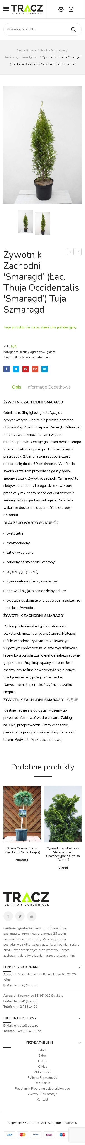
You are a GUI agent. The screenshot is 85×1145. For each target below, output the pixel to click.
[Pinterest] (25, 369)
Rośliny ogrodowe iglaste (21, 57)
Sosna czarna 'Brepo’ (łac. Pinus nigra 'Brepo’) (22, 850)
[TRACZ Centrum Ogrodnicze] (27, 9)
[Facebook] (6, 369)
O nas (42, 1066)
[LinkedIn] (44, 369)
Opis (16, 387)
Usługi (42, 1061)
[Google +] (35, 369)
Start (42, 1050)
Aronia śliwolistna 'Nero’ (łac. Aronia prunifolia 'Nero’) (70, 252)
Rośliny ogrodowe (52, 50)
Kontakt (42, 1099)
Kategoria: (10, 352)
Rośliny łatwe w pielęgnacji (30, 357)
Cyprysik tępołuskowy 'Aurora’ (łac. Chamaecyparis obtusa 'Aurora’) (63, 854)
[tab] (17, 387)
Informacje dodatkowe (49, 387)
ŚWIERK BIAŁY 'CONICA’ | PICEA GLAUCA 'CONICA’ (78, 252)
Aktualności (42, 1072)
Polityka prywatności (43, 1077)
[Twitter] (16, 369)
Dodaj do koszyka (6, 840)
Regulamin (42, 1083)
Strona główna (26, 50)
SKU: (6, 346)
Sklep (43, 1056)
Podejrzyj (13, 840)
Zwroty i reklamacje (42, 1094)
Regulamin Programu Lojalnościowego (42, 1088)
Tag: (6, 357)
